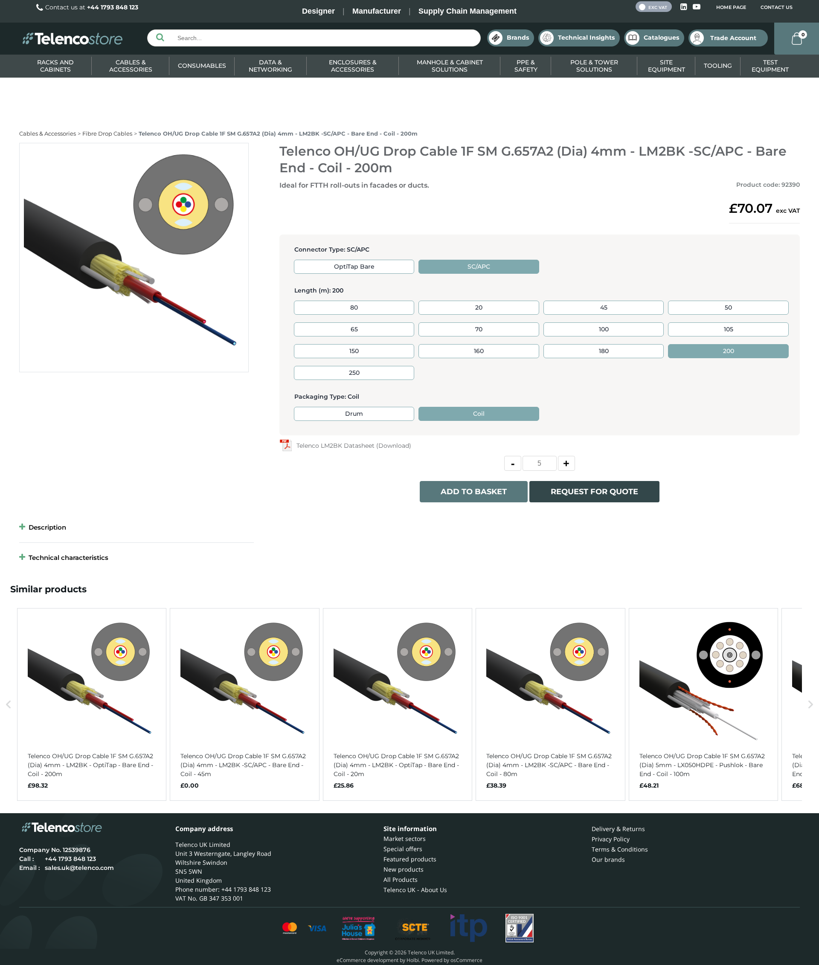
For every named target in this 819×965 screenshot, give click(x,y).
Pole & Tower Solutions (594, 65)
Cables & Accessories (130, 65)
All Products (400, 879)
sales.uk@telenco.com (79, 868)
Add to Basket (474, 491)
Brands (518, 37)
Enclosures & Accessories (353, 65)
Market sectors (404, 839)
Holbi (413, 960)
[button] (8, 704)
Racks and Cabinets (55, 65)
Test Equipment (770, 65)
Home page (731, 7)
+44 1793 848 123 (112, 7)
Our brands (608, 859)
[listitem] (91, 704)
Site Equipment (666, 65)
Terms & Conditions (620, 849)
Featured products (409, 859)
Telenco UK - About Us (415, 890)
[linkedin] (684, 7)
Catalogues (661, 37)
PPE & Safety (525, 65)
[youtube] (696, 7)
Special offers (402, 849)
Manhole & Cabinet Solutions (450, 65)
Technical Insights (586, 37)
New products (403, 869)
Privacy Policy (611, 839)
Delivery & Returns (618, 829)
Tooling (718, 66)
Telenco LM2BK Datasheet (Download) (353, 445)
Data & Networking (270, 65)
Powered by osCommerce (451, 960)
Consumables (202, 66)
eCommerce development (367, 960)
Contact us (777, 7)
